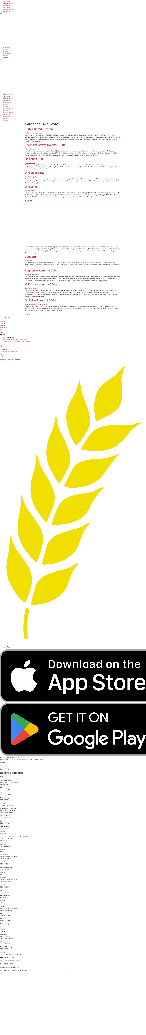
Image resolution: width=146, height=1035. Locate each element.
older (27, 314)
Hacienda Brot (34, 159)
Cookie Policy (4, 769)
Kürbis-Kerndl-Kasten (39, 129)
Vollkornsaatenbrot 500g (41, 284)
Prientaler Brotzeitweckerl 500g (45, 145)
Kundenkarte (7, 47)
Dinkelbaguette (35, 172)
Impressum (3, 762)
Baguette (31, 256)
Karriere (5, 49)
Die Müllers (6, 5)
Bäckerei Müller (8, 94)
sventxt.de (25, 759)
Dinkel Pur (31, 186)
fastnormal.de (15, 759)
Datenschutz (4, 766)
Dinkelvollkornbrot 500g (40, 300)
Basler (29, 200)
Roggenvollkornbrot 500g (41, 270)
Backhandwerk (8, 3)
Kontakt (5, 51)
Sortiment (6, 1)
